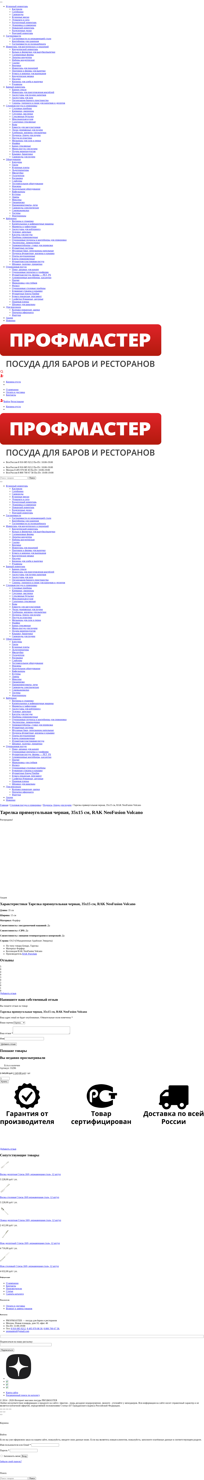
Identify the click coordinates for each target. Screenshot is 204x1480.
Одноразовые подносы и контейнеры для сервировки (39, 240)
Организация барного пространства (30, 100)
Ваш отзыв (6, 1033)
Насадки (16, 79)
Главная (4, 805)
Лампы (15, 197)
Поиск (32, 478)
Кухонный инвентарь (17, 6)
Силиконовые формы (23, 54)
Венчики (16, 65)
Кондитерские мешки (23, 76)
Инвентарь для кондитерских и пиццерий (27, 46)
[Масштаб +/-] (10, 1409)
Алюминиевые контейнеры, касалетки (31, 277)
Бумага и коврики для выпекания (29, 73)
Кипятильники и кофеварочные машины (33, 224)
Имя (2, 1038)
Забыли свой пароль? (11, 1461)
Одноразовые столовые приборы (29, 288)
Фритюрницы (19, 215)
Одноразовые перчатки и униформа (30, 272)
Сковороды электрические (25, 207)
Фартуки (16, 315)
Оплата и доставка (15, 392)
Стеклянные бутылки (23, 116)
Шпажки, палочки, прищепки (27, 264)
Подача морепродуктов (24, 151)
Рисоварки (17, 178)
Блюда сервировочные (23, 258)
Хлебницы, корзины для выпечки (29, 132)
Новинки (10, 320)
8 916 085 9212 (18, 1328)
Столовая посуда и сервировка (21, 105)
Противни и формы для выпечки (29, 71)
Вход (24, 1456)
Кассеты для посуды (22, 234)
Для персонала (13, 307)
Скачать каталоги (15, 1294)
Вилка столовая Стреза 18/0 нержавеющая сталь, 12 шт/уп (29, 1197)
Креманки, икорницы (23, 111)
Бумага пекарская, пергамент (27, 296)
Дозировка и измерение (24, 25)
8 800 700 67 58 (51, 1328)
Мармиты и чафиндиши (24, 226)
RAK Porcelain (29, 954)
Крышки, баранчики (22, 154)
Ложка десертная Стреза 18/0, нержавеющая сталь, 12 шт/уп (30, 1220)
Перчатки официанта (23, 312)
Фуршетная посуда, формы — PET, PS (31, 275)
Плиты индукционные (23, 256)
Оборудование (13, 159)
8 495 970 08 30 (34, 1328)
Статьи (9, 1291)
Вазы (14, 124)
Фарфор (16, 143)
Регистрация (17, 401)
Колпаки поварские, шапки (26, 309)
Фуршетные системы (22, 248)
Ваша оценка (6, 1022)
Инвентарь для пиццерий (25, 68)
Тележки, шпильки (21, 232)
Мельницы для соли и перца (26, 140)
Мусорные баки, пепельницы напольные (33, 250)
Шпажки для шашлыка (23, 304)
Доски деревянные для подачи (27, 130)
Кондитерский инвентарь (25, 49)
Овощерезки (18, 202)
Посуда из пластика (22, 138)
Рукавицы (17, 84)
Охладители (18, 175)
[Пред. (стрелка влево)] (1, 1411)
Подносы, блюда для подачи (26, 135)
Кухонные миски (20, 17)
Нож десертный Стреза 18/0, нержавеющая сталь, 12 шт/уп (30, 1243)
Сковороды (17, 14)
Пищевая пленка (20, 301)
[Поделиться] (4, 1409)
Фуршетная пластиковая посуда (28, 261)
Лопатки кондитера (22, 57)
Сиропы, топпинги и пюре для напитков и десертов (38, 103)
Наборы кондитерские (23, 60)
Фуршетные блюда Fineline (25, 293)
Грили (15, 164)
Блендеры (17, 162)
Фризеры (16, 186)
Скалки (16, 62)
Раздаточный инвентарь (24, 22)
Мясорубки (17, 173)
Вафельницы (18, 191)
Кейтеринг (11, 218)
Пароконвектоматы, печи (25, 205)
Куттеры (16, 194)
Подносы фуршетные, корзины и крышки (33, 253)
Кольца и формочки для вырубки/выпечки (33, 52)
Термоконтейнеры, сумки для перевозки (32, 245)
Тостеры (16, 213)
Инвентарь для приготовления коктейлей (33, 92)
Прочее (15, 280)
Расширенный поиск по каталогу (23, 1395)
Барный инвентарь (15, 87)
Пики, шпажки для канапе (25, 269)
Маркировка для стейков (24, 283)
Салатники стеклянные (24, 122)
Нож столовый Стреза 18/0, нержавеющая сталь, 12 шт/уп (29, 1266)
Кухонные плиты (20, 167)
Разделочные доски (22, 30)
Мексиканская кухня (22, 119)
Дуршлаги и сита (20, 19)
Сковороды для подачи (23, 156)
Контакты (11, 395)
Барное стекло (19, 89)
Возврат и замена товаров (19, 1308)
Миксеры (17, 199)
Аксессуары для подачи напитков (29, 95)
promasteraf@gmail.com (17, 1331)
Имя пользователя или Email (15, 1445)
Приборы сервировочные (25, 237)
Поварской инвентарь (23, 28)
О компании (12, 389)
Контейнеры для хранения (25, 41)
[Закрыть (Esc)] (1, 1409)
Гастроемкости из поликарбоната (29, 44)
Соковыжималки (20, 210)
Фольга (15, 285)
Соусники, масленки (22, 113)
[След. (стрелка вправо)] (4, 1411)
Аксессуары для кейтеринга (26, 229)
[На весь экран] (7, 1409)
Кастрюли (17, 9)
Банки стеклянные (21, 146)
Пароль (4, 1450)
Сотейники (17, 11)
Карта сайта (12, 1392)
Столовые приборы (22, 108)
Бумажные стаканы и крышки (27, 291)
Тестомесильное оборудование (27, 183)
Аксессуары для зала (22, 97)
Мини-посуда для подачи (24, 148)
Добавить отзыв (8, 993)
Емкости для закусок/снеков (26, 127)
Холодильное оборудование (26, 189)
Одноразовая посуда (16, 267)
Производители (14, 1288)
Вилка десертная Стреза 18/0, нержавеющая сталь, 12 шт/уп (30, 1174)
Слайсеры (17, 181)
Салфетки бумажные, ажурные (27, 299)
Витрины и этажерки (23, 221)
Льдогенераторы (20, 170)
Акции (9, 318)
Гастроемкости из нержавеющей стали (31, 38)
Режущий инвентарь (22, 33)
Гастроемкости (13, 36)
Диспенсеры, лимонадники (26, 242)
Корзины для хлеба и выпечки (27, 81)
